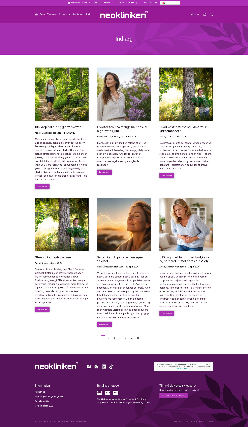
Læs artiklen (42, 186)
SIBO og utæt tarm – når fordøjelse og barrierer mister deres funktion (184, 259)
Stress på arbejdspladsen (53, 257)
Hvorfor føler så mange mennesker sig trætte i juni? (122, 129)
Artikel (38, 133)
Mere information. (184, 368)
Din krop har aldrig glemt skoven (58, 127)
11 (138, 337)
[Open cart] (205, 14)
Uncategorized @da (51, 133)
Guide (169, 136)
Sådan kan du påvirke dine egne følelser (120, 259)
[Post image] (62, 94)
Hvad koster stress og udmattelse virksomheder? (183, 129)
